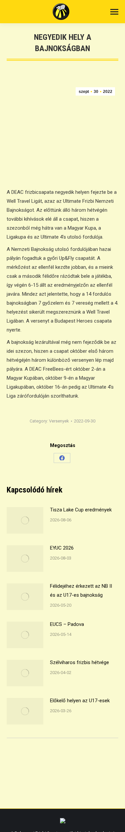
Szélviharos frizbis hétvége (79, 662)
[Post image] (25, 520)
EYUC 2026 (62, 548)
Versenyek (59, 420)
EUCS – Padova (67, 624)
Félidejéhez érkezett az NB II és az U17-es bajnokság (81, 590)
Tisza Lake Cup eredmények (81, 510)
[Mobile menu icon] (114, 12)
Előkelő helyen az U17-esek (80, 701)
